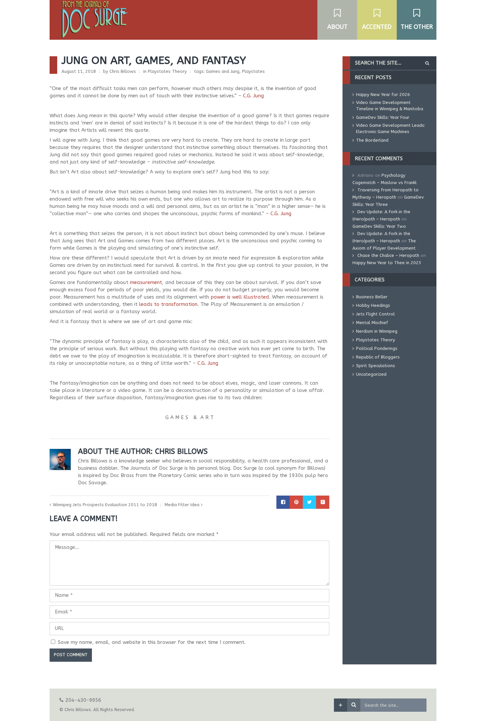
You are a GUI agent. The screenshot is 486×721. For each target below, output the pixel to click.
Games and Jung (222, 71)
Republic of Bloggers (378, 357)
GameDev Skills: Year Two (379, 226)
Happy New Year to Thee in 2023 (386, 262)
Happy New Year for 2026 (383, 94)
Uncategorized (371, 374)
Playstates (253, 71)
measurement (146, 282)
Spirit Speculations (375, 365)
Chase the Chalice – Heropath (388, 255)
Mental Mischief (372, 322)
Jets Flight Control (375, 314)
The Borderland (372, 140)
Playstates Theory (167, 71)
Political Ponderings (376, 348)
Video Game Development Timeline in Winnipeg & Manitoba (389, 105)
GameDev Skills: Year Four (382, 117)
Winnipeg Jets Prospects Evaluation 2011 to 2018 (105, 504)
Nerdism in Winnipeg (376, 331)
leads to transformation (168, 304)
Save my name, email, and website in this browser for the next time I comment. (152, 642)
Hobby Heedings (373, 305)
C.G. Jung (253, 96)
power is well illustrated (240, 297)
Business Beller (371, 296)
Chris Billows (122, 71)
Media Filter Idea (182, 504)
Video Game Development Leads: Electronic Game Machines (390, 128)
